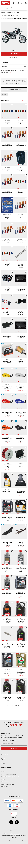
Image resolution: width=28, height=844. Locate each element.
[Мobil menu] (2, 8)
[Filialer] (14, 3)
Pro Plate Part (21, 465)
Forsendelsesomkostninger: (8, 835)
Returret (3, 779)
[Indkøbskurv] (26, 3)
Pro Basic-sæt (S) (7, 336)
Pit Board (7, 289)
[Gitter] (23, 100)
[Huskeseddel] (22, 3)
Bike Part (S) (21, 312)
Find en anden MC (13, 57)
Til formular (16, 83)
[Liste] (25, 100)
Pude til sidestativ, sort (21, 169)
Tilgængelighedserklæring (7, 784)
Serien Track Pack (7, 361)
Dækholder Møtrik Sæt (7, 145)
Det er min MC (14, 53)
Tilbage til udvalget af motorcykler (10, 15)
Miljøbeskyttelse (5, 786)
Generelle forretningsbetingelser (9, 774)
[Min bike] (18, 3)
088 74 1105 (16, 725)
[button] (25, 8)
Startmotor (20, 361)
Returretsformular (5, 781)
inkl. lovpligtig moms (14, 834)
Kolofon (3, 771)
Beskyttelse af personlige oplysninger (10, 776)
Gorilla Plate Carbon (20, 289)
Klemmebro (7, 122)
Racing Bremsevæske (7, 593)
